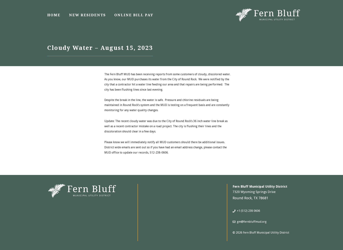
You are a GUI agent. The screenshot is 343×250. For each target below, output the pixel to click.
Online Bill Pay (133, 15)
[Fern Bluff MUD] (268, 14)
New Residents (87, 15)
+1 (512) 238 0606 (248, 210)
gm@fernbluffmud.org (252, 221)
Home (53, 15)
